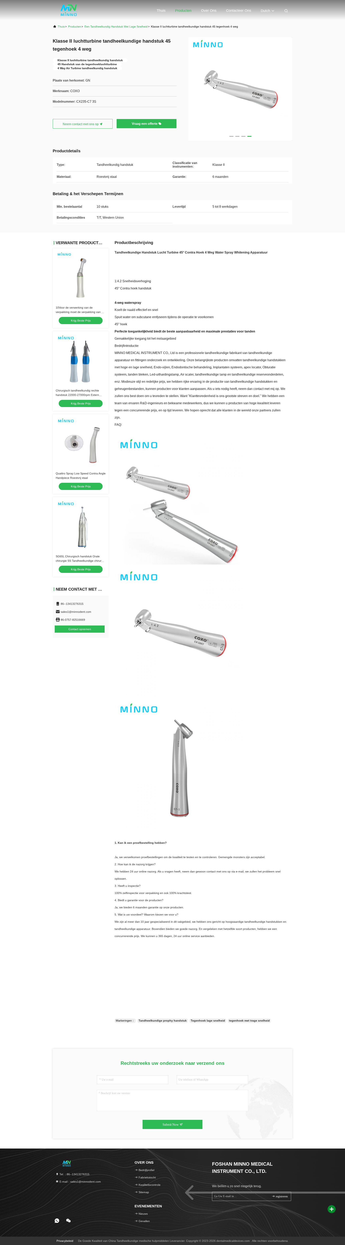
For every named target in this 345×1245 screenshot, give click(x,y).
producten (74, 26)
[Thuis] (68, 10)
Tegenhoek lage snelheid (208, 1020)
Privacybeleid (65, 1240)
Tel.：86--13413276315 (74, 1174)
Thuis (161, 11)
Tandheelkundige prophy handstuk (163, 1020)
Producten (183, 11)
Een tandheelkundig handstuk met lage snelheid (116, 26)
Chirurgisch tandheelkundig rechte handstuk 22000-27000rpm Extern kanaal (77, 395)
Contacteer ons (238, 11)
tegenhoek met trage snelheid (249, 1020)
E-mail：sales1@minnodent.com (80, 1181)
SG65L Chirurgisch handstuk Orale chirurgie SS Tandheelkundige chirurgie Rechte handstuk (80, 561)
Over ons (208, 11)
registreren (281, 1196)
